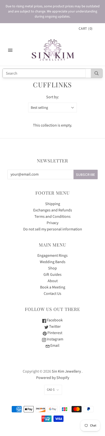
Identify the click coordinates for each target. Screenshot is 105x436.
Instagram (54, 339)
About (53, 281)
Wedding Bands (52, 262)
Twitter (54, 326)
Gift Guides (52, 274)
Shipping (52, 204)
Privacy (52, 223)
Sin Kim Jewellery (66, 371)
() (86, 28)
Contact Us (52, 293)
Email (54, 345)
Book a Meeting (52, 287)
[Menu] (10, 50)
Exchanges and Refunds (52, 210)
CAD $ (50, 389)
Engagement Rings (52, 255)
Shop (52, 268)
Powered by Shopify (52, 377)
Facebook (54, 320)
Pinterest (54, 333)
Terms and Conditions (52, 216)
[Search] (96, 73)
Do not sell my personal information (52, 229)
